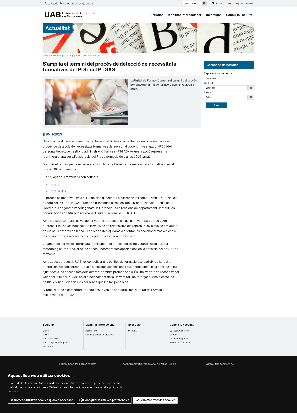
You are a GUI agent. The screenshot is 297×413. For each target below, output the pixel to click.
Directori (219, 3)
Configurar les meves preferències (106, 400)
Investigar (213, 15)
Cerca (216, 105)
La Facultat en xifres (180, 330)
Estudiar (157, 15)
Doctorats (48, 346)
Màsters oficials (51, 338)
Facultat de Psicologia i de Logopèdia (69, 3)
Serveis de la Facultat (180, 342)
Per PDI (55, 185)
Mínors (46, 334)
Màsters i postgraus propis (56, 342)
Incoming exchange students (99, 334)
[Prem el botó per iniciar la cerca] (204, 3)
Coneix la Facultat (239, 15)
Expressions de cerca (218, 73)
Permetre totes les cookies (157, 400)
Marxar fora (91, 330)
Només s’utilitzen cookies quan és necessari (43, 400)
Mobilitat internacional (100, 324)
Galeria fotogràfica (179, 338)
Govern (173, 334)
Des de (208, 82)
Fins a (208, 92)
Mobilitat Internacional (184, 15)
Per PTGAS (58, 191)
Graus (46, 330)
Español (240, 3)
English (249, 3)
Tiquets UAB (67, 295)
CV (229, 3)
